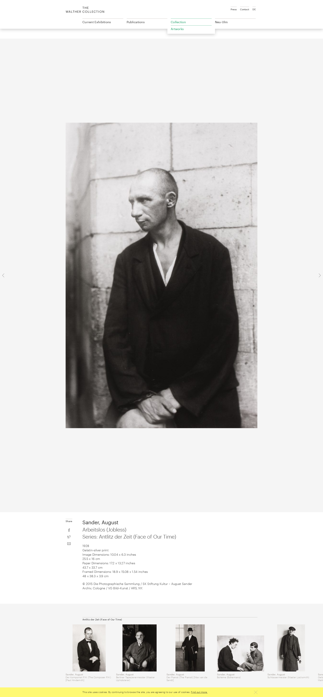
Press (234, 9)
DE (254, 9)
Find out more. (199, 692)
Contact (244, 9)
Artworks (177, 29)
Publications (136, 22)
